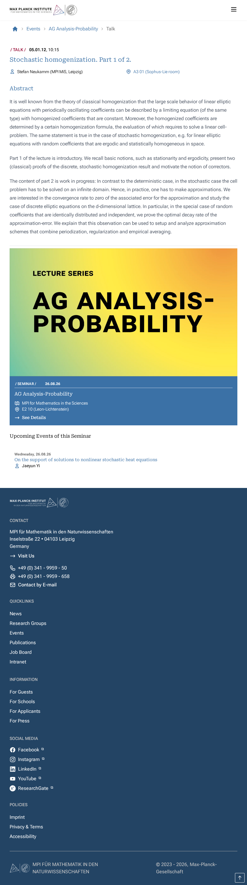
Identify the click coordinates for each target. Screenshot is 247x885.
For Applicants (25, 711)
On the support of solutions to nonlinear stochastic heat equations (85, 459)
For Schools (22, 701)
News (16, 613)
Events (17, 633)
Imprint (17, 817)
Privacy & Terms (26, 827)
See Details (34, 417)
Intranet (18, 662)
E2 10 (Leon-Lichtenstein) (45, 409)
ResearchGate (34, 788)
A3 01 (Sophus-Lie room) (156, 71)
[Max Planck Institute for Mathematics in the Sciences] (15, 29)
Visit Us (26, 556)
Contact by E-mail (37, 585)
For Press (20, 721)
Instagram (29, 759)
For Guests (21, 692)
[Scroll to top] (240, 878)
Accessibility (23, 836)
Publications (23, 642)
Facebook (29, 750)
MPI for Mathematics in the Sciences (55, 403)
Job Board (21, 652)
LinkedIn (28, 769)
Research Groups (28, 623)
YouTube (28, 778)
